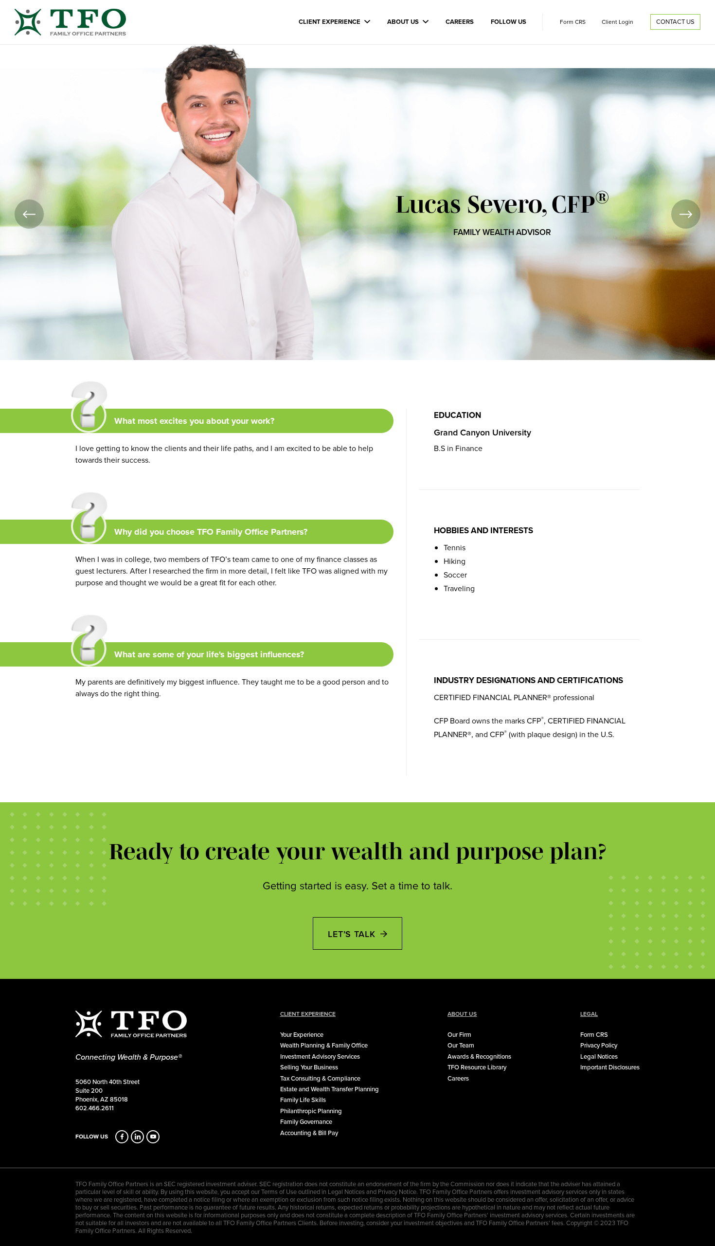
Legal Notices (599, 1056)
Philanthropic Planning (311, 1111)
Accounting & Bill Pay (309, 1133)
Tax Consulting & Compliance (320, 1078)
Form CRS (573, 22)
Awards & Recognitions (479, 1056)
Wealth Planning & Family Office (324, 1045)
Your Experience (301, 1034)
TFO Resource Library (476, 1067)
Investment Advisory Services (320, 1056)
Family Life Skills (303, 1099)
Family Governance (306, 1121)
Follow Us (508, 21)
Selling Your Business (309, 1067)
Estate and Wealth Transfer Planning (329, 1089)
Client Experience (329, 21)
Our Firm (459, 1034)
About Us (403, 21)
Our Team (460, 1045)
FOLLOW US (91, 1136)
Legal (589, 1014)
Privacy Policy (598, 1045)
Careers (460, 21)
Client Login (617, 22)
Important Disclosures (610, 1067)
